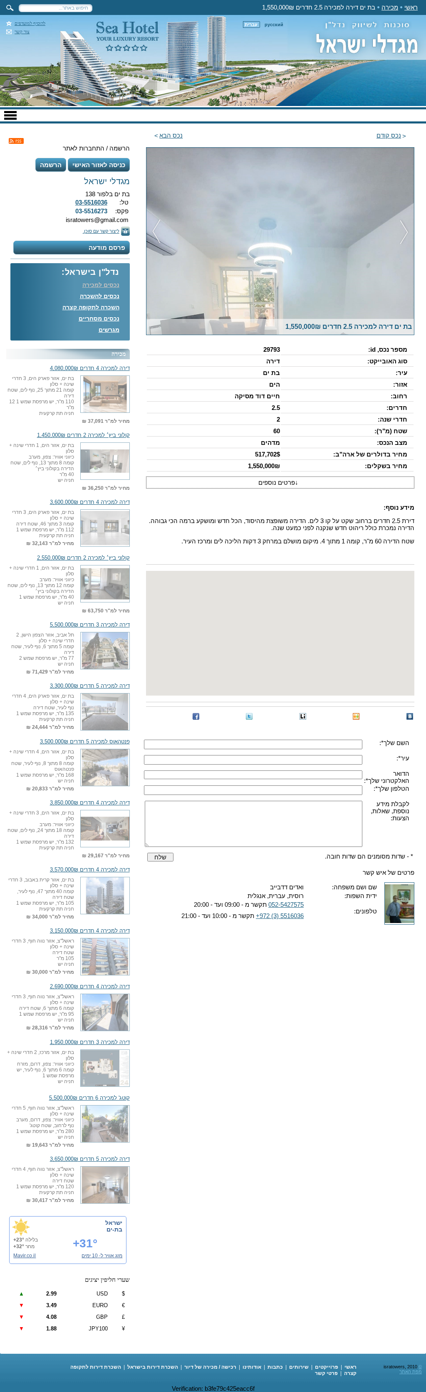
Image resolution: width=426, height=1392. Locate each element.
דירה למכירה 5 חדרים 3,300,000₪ (90, 686)
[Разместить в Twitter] (249, 716)
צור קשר (22, 32)
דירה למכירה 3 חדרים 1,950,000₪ (90, 1042)
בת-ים (114, 1229)
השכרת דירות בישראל (152, 1367)
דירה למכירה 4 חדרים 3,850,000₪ (90, 803)
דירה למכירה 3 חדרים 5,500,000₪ (90, 625)
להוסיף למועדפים (30, 23)
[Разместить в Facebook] (196, 716)
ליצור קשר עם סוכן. (101, 231)
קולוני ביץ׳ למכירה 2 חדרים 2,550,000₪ (83, 558)
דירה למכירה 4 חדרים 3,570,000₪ (90, 870)
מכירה (389, 7)
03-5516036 (91, 202)
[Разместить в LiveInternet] (303, 716)
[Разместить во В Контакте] (409, 716)
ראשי (411, 7)
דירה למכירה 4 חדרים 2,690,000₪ (90, 987)
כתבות (275, 1367)
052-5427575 (286, 904)
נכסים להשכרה (99, 296)
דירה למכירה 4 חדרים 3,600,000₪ (90, 502)
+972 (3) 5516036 (280, 915)
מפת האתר (410, 1371)
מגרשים (109, 329)
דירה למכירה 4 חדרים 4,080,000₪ (90, 368)
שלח (160, 857)
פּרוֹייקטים (326, 1367)
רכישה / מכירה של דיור (210, 1367)
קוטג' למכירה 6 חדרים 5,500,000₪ (89, 1098)
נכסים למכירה (100, 284)
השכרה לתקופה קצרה (90, 307)
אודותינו (252, 1367)
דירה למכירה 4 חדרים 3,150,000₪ (90, 931)
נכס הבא (171, 135)
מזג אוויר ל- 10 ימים (102, 1256)
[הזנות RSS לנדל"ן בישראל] (16, 141)
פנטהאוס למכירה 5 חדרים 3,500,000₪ (85, 742)
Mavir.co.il (24, 1256)
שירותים (299, 1367)
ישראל (113, 1222)
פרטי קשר (326, 1373)
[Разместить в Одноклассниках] (356, 716)
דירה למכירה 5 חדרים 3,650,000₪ (90, 1159)
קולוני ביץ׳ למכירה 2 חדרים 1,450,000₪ (83, 435)
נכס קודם (388, 135)
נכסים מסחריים (99, 318)
